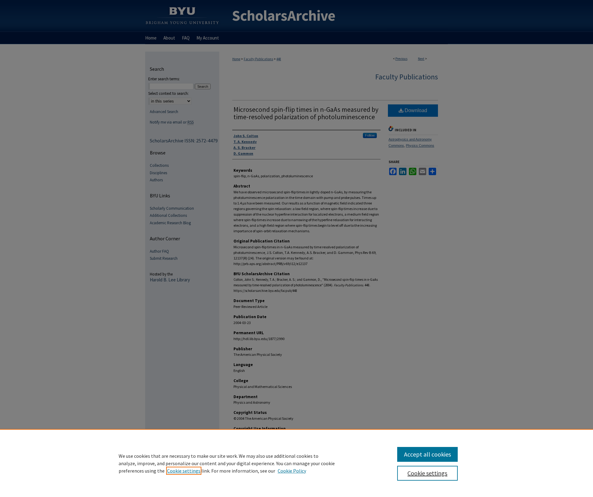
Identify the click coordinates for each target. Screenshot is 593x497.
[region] (296, 463)
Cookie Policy (292, 471)
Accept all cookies (427, 454)
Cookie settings (183, 471)
